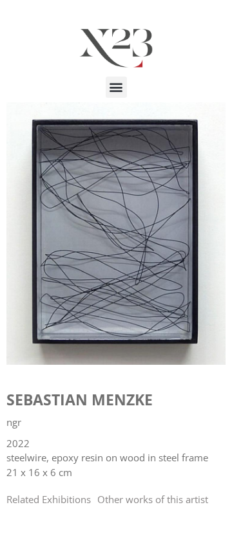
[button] (116, 87)
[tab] (48, 499)
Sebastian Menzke (79, 399)
